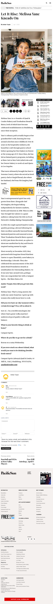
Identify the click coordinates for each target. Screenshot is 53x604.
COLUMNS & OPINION (24, 518)
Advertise (3, 497)
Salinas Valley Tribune (21, 566)
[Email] (25, 111)
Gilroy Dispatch (19, 552)
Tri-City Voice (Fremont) (21, 570)
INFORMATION (4, 490)
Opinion (20, 529)
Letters (20, 527)
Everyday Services (40, 499)
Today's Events (39, 519)
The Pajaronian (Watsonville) (22, 568)
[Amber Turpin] (5, 376)
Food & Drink (21, 509)
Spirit (20, 531)
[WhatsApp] (20, 111)
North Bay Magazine (5, 568)
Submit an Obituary (5, 582)
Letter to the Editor (5, 501)
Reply (7, 392)
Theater (20, 515)
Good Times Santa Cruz (6, 554)
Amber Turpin (6, 24)
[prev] (2, 8)
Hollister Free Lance (20, 556)
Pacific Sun (3, 560)
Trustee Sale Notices (5, 589)
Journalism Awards (20, 582)
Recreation (38, 505)
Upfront (20, 499)
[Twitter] (14, 111)
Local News (21, 495)
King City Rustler (19, 558)
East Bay (3, 566)
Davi (7, 385)
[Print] (28, 111)
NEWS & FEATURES (23, 490)
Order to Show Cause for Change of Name (8, 592)
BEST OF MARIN (40, 490)
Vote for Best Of (4, 511)
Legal (2, 581)
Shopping (38, 511)
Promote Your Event (40, 523)
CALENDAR (38, 514)
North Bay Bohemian (5, 558)
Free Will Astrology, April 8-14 (26, 461)
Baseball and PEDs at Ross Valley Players (9, 461)
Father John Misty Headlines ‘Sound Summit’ (29, 8)
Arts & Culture (39, 493)
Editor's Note (21, 525)
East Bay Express (4, 552)
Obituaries (3, 505)
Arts (19, 505)
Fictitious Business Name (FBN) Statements (8, 586)
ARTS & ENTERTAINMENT (24, 502)
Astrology (21, 521)
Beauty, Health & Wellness (41, 495)
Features (20, 493)
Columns (21, 523)
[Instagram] (31, 539)
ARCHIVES (29, 473)
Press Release (4, 503)
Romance (38, 509)
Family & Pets (39, 501)
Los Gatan (18, 560)
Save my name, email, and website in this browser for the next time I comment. (17, 440)
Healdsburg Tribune (20, 554)
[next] (4, 8)
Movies (20, 511)
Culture (20, 507)
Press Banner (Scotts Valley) (22, 564)
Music (20, 513)
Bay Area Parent (4, 564)
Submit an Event (39, 521)
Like (49, 189)
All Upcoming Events (40, 517)
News (20, 497)
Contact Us (3, 499)
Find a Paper (3, 507)
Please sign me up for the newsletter (9, 445)
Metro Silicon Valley (5, 556)
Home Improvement (40, 503)
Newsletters (3, 493)
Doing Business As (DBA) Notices (8, 588)
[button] (46, 3)
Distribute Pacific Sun (5, 509)
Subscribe (3, 495)
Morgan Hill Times (20, 562)
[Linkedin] (17, 111)
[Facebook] (11, 111)
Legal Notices (4, 584)
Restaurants (39, 507)
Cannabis (38, 497)
